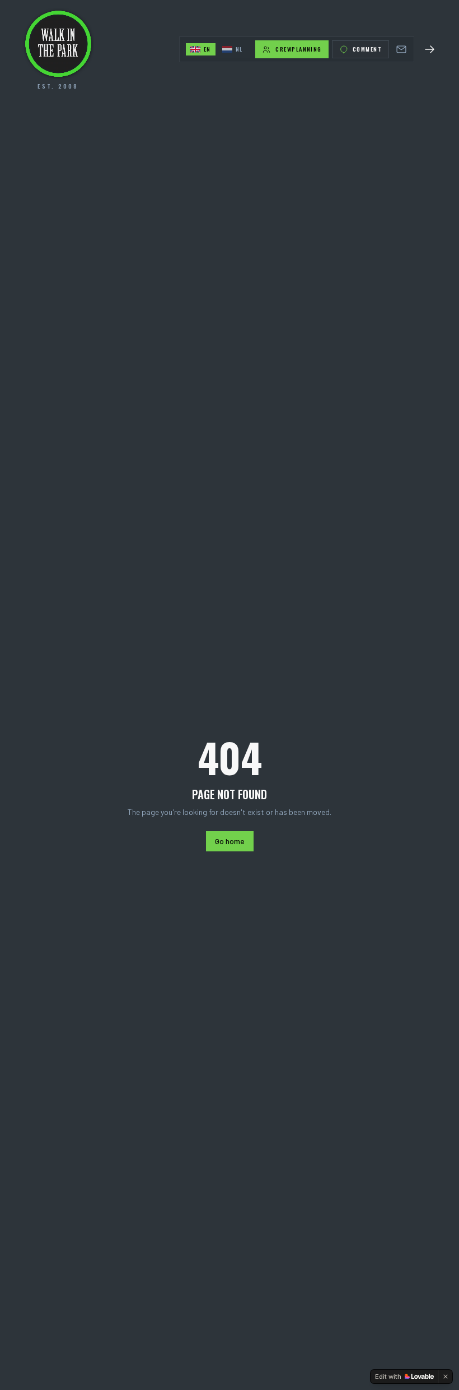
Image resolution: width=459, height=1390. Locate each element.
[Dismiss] (445, 1376)
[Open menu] (430, 49)
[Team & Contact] (401, 49)
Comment (367, 49)
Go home (230, 841)
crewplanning (298, 49)
